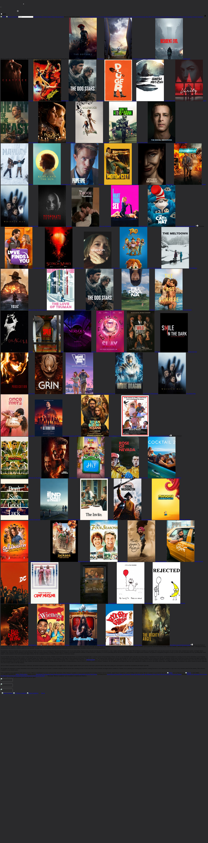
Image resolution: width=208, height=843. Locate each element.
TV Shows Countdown (176, 16)
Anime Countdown (165, 16)
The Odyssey (39, 674)
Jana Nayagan (203, 674)
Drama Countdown (188, 16)
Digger (95, 674)
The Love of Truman (176, 674)
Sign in (35, 16)
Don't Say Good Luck (27, 675)
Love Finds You (111, 674)
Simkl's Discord (90, 659)
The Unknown (127, 674)
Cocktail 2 (18, 675)
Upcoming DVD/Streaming (113, 16)
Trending (91, 16)
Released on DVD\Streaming (138, 16)
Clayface (75, 674)
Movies (53, 16)
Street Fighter (81, 674)
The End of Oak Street (39, 675)
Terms (17, 674)
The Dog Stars (89, 674)
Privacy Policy (23, 674)
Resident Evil (69, 674)
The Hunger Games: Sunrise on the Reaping (54, 674)
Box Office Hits (150, 16)
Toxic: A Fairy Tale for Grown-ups (161, 674)
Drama (45, 16)
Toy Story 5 (4, 675)
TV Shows (40, 16)
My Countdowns (84, 16)
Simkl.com (157, 16)
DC (99, 16)
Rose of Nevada (11, 675)
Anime (49, 16)
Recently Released (125, 16)
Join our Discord (59, 16)
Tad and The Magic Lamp (137, 674)
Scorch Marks (119, 674)
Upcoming (103, 16)
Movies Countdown (198, 16)
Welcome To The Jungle (193, 674)
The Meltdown (148, 674)
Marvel (96, 16)
